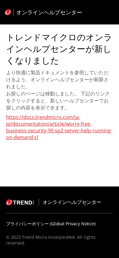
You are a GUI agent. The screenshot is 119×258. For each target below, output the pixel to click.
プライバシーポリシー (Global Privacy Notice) (51, 224)
